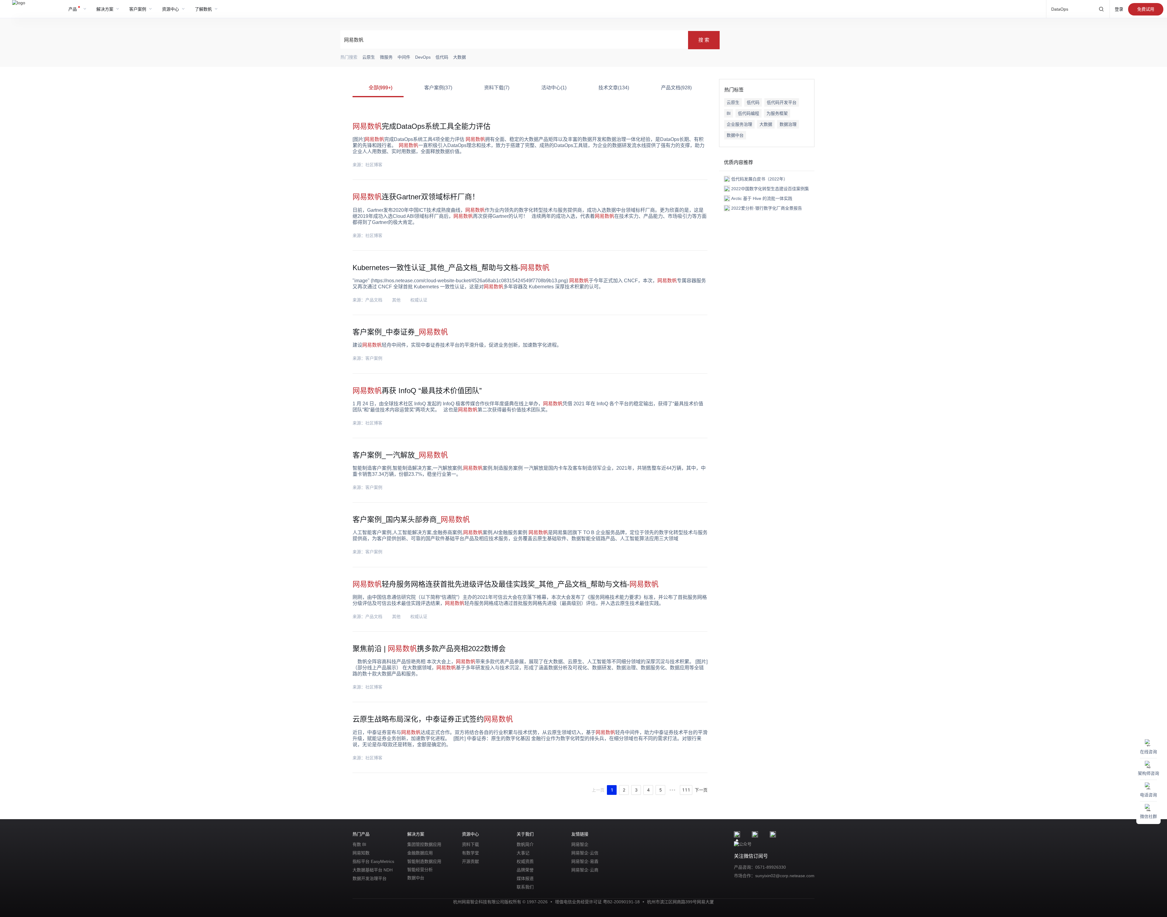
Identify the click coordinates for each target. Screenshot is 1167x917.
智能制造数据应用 (424, 861)
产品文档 (373, 299)
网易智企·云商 (584, 869)
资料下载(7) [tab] (496, 87)
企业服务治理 (739, 124)
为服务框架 (777, 113)
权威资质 (525, 861)
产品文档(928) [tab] (676, 87)
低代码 (753, 102)
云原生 (733, 102)
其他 (396, 299)
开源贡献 (470, 861)
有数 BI (359, 844)
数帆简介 (525, 844)
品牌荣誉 (525, 869)
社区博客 (373, 164)
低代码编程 (748, 113)
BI (729, 113)
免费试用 (1145, 9)
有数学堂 (470, 852)
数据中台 (735, 135)
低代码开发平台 (782, 102)
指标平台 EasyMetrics (373, 861)
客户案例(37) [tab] (438, 87)
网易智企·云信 (584, 852)
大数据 (765, 124)
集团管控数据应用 (424, 844)
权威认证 (418, 299)
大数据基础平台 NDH (373, 869)
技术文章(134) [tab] (613, 87)
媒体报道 (525, 878)
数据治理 (788, 124)
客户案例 (373, 358)
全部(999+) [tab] (380, 87)
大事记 (523, 852)
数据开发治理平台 (370, 878)
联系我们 (525, 886)
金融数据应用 (420, 852)
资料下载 (470, 844)
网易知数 (361, 852)
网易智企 (579, 844)
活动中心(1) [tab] (553, 87)
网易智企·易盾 (584, 861)
